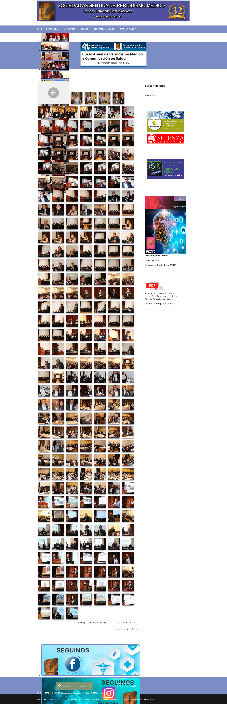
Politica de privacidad (128, 686)
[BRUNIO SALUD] (165, 121)
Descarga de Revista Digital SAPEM (160, 265)
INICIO (39, 29)
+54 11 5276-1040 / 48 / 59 (49, 693)
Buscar (148, 95)
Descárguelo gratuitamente (160, 303)
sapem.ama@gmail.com (73, 693)
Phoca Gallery (131, 629)
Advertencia (124, 683)
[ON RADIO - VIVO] (165, 169)
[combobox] (166, 95)
